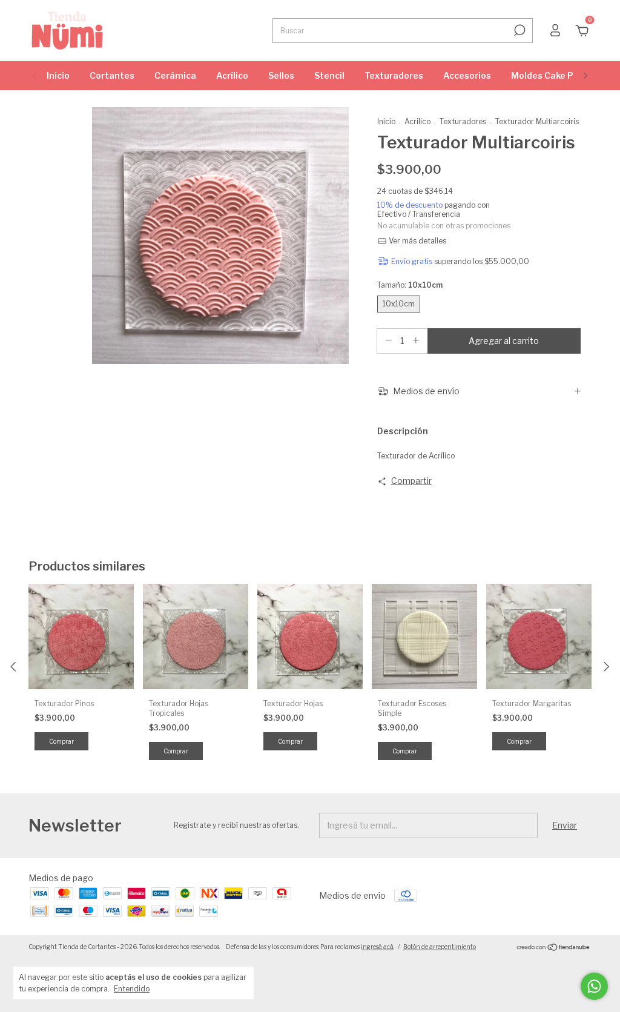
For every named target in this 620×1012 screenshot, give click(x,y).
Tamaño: (410, 284)
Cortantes (112, 75)
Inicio (58, 75)
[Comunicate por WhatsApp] (594, 986)
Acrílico (232, 75)
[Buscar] (518, 30)
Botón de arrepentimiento (439, 946)
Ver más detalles (416, 240)
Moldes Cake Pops (550, 75)
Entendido (132, 988)
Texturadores (393, 75)
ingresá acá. (377, 946)
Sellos (281, 75)
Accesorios (467, 75)
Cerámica (175, 75)
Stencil (329, 75)
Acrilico (417, 121)
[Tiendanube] (554, 948)
